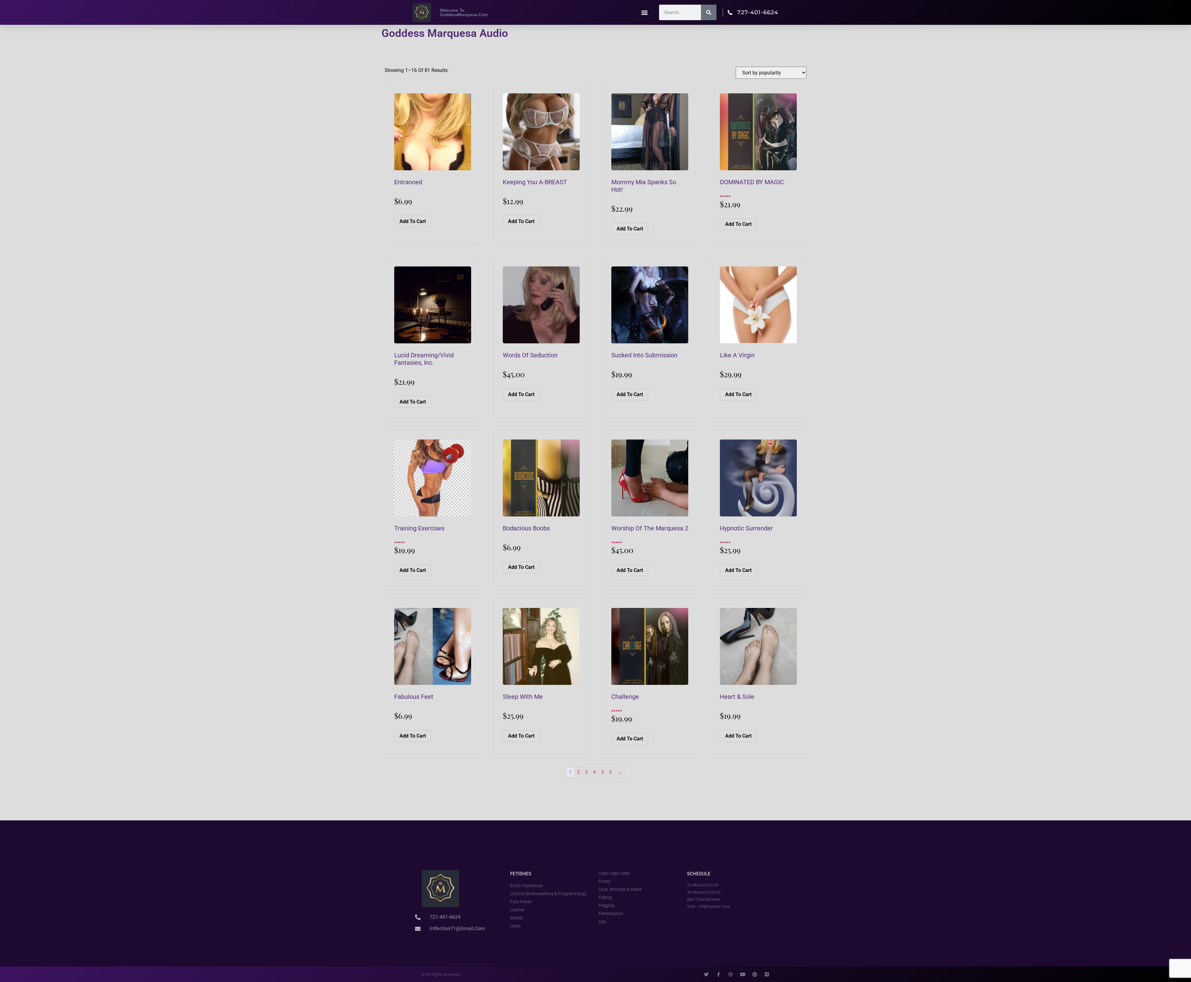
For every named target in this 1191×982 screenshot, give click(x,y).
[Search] (708, 12)
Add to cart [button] (412, 221)
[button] (645, 12)
